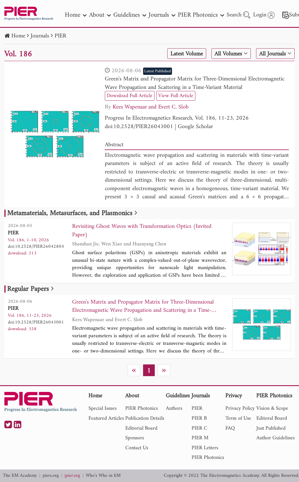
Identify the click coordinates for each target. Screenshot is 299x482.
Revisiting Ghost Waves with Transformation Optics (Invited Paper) (141, 231)
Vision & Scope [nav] (272, 408)
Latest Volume (187, 54)
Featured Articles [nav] (106, 418)
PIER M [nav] (200, 438)
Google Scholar (195, 127)
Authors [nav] (174, 408)
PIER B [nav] (199, 418)
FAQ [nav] (230, 428)
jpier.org (72, 475)
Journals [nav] (159, 15)
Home (18, 36)
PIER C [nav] (199, 428)
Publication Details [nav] (144, 418)
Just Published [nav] (271, 428)
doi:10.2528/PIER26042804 (36, 246)
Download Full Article (129, 95)
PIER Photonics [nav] (198, 15)
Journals (40, 36)
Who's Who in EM (103, 475)
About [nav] (97, 15)
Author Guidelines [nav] (275, 438)
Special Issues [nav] (102, 408)
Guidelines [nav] (126, 15)
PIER (60, 36)
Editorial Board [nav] (141, 428)
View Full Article (175, 95)
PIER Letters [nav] (205, 447)
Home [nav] (72, 15)
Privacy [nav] (233, 396)
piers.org (51, 475)
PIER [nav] (197, 408)
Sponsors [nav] (134, 438)
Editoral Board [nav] (271, 418)
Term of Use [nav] (238, 418)
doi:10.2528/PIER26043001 (139, 127)
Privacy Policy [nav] (240, 408)
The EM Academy (20, 475)
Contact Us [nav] (136, 447)
